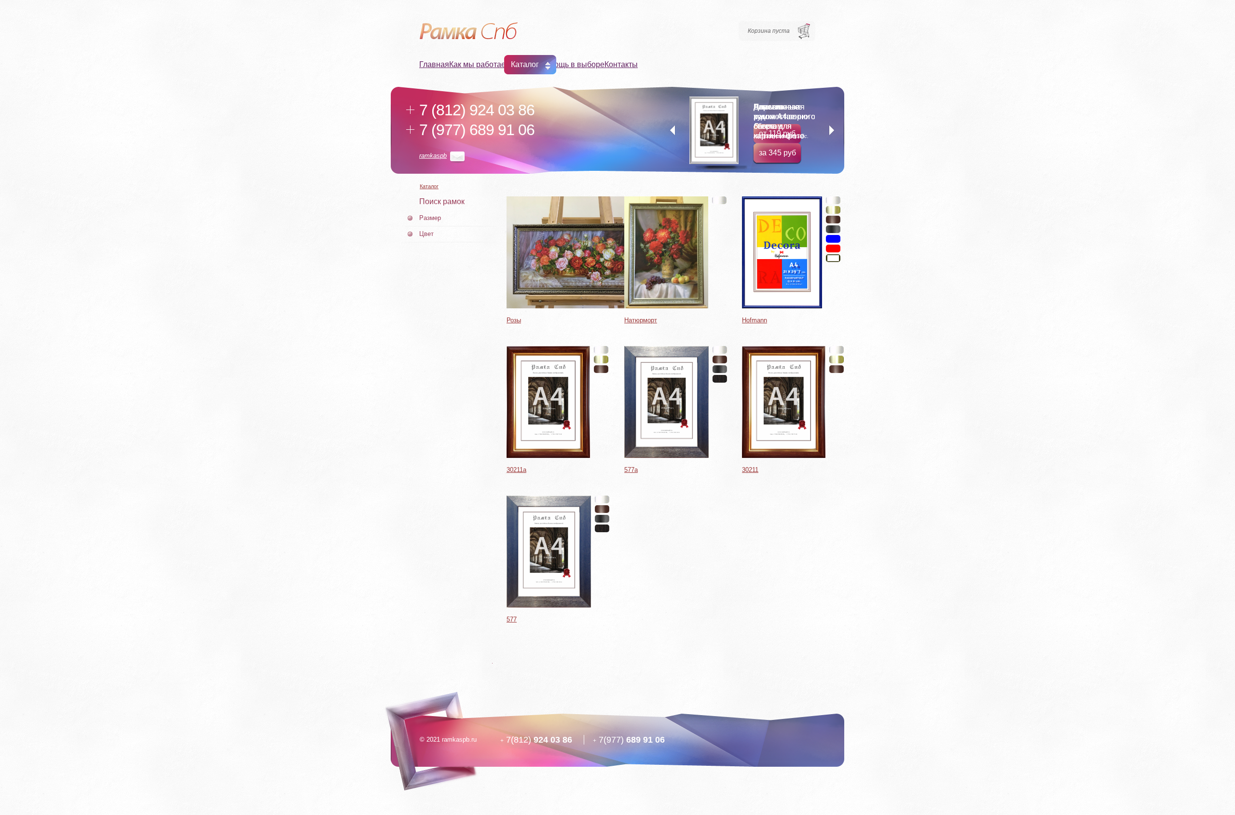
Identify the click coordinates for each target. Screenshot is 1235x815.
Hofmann (754, 320)
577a (631, 469)
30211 (750, 469)
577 (512, 619)
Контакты (621, 64)
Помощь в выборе (571, 64)
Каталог (525, 64)
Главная (434, 64)
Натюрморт (640, 320)
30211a (516, 469)
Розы (514, 320)
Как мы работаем (480, 64)
